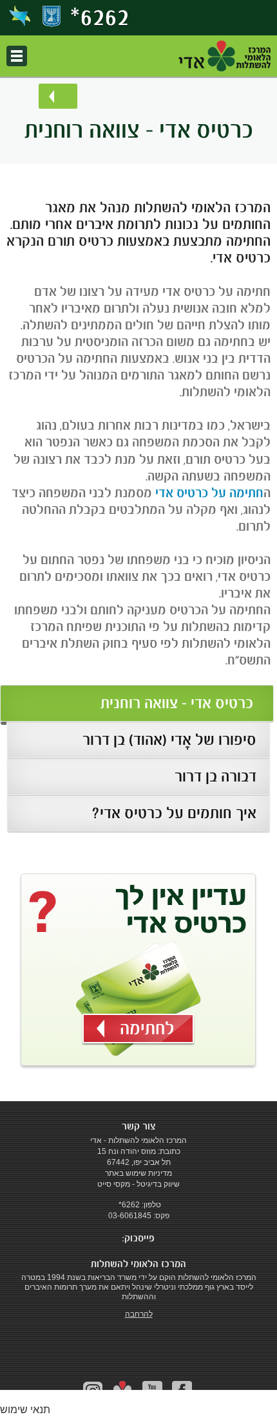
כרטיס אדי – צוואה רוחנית (176, 703)
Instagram (93, 1391)
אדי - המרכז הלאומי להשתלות (224, 56)
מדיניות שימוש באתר (138, 1173)
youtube (152, 1391)
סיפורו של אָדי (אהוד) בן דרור (169, 739)
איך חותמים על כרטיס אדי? (173, 813)
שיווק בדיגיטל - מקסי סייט (138, 1184)
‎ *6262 (128, 1204)
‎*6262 (99, 17)
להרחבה (139, 1314)
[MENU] (16, 56)
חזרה (58, 96)
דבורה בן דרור (215, 776)
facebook (182, 1391)
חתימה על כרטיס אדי (209, 492)
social (123, 1391)
